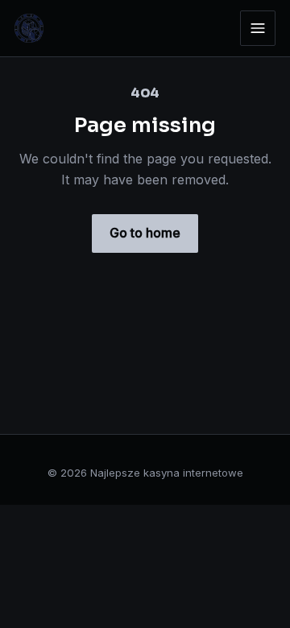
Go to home (145, 233)
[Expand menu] (258, 28)
